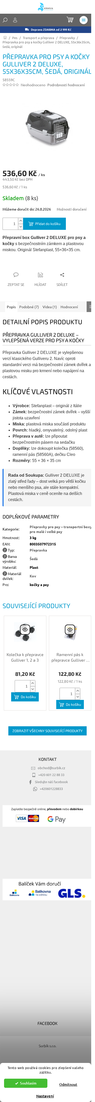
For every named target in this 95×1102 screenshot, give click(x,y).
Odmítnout (68, 1084)
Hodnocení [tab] (69, 306)
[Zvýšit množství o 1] (20, 221)
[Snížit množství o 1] (20, 227)
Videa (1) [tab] (50, 306)
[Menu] (84, 20)
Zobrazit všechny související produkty (47, 731)
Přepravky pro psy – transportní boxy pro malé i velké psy (61, 529)
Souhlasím (28, 1083)
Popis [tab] (11, 306)
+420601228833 (51, 788)
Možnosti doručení (72, 209)
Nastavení (45, 1095)
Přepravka (38, 550)
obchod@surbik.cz (51, 768)
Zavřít (29, 265)
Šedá (34, 558)
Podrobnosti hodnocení (66, 84)
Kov (33, 576)
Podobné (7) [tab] (29, 306)
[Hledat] (5, 20)
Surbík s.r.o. (47, 1045)
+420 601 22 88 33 (51, 774)
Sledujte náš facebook (51, 782)
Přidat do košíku (48, 223)
